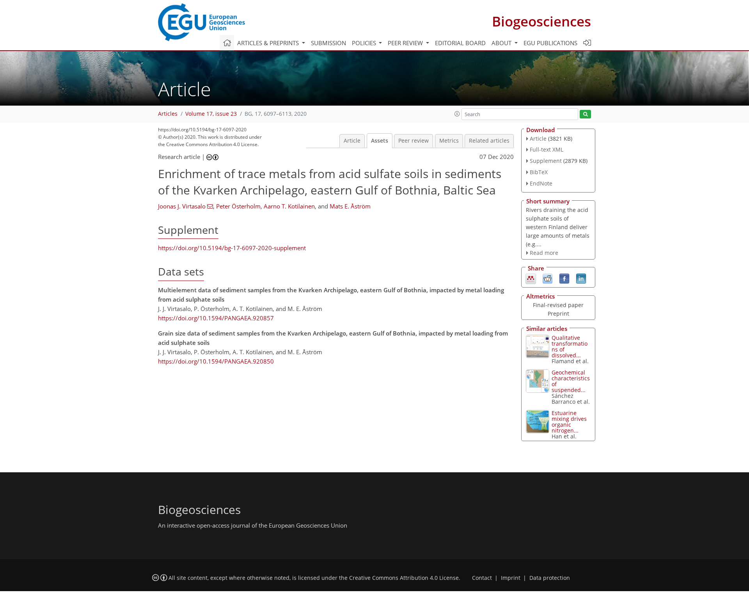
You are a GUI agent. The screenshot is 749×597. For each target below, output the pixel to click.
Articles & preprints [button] (268, 43)
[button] (457, 113)
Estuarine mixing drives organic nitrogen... (569, 421)
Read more (544, 252)
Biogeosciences (541, 21)
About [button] (502, 43)
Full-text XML (546, 149)
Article (352, 140)
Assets (379, 140)
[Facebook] (564, 278)
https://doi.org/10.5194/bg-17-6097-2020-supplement (232, 248)
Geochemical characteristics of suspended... (571, 381)
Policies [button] (365, 43)
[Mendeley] (530, 278)
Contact (482, 577)
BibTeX (539, 172)
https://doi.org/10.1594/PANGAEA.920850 (216, 361)
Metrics (449, 140)
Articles (167, 113)
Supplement (546, 160)
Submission (328, 43)
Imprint (510, 577)
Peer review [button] (406, 43)
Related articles (489, 140)
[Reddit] (547, 278)
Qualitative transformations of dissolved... (569, 346)
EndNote (541, 183)
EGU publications (550, 43)
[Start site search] (585, 114)
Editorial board (460, 43)
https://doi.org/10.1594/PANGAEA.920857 (216, 318)
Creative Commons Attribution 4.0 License (404, 577)
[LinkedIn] (581, 278)
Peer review (413, 140)
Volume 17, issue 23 (211, 113)
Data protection (549, 577)
